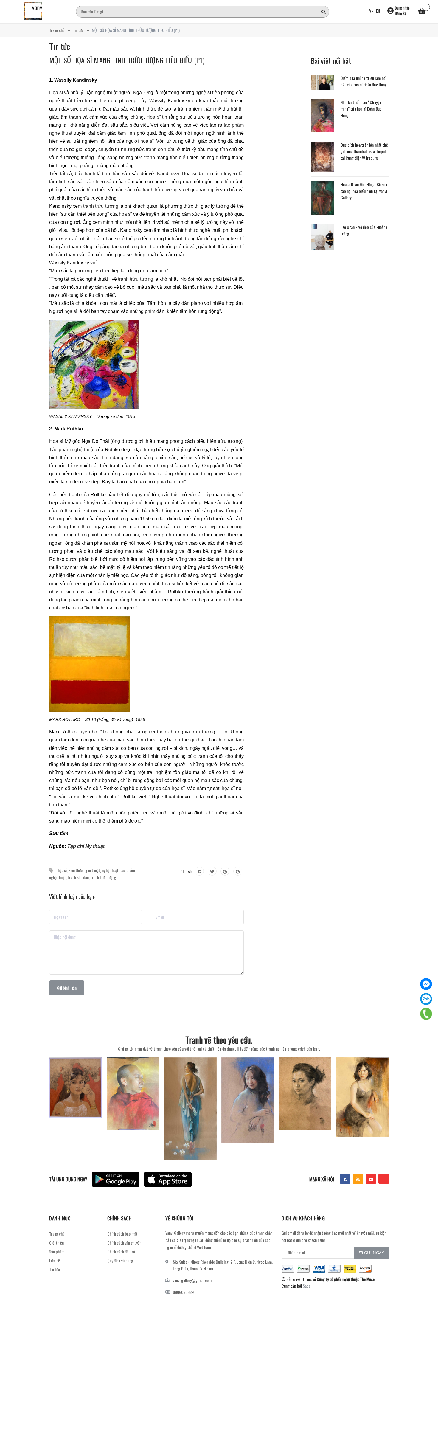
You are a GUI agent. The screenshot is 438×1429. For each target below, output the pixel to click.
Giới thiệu (56, 1242)
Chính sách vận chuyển (124, 1242)
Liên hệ (54, 1260)
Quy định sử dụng (120, 1260)
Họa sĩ (56, 92)
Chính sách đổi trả (121, 1251)
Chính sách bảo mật (122, 1234)
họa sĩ (146, 141)
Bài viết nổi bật (331, 60)
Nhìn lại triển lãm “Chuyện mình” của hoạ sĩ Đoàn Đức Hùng (361, 108)
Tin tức (54, 1269)
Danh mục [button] (59, 1218)
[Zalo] (426, 999)
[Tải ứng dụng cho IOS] (168, 1179)
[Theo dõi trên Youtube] (371, 1179)
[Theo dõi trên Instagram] (383, 1179)
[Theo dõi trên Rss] (358, 1179)
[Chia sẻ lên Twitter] (212, 871)
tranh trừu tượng (160, 189)
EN (378, 10)
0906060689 (183, 1292)
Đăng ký (400, 13)
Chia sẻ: (186, 871)
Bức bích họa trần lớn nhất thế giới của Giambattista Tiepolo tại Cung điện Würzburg (364, 151)
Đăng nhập (402, 7)
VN (371, 10)
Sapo (306, 1286)
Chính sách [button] (119, 1218)
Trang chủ (56, 1234)
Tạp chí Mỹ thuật (86, 846)
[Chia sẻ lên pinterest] (224, 871)
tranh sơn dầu (161, 149)
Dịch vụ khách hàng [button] (303, 1218)
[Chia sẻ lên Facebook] (199, 871)
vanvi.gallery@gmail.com (192, 1280)
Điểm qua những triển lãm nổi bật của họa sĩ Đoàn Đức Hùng (364, 81)
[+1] (237, 871)
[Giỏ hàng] (421, 11)
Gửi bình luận (67, 988)
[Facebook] (426, 984)
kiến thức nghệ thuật (84, 870)
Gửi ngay (374, 1253)
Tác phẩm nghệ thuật (71, 449)
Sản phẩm (56, 1251)
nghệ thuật (110, 870)
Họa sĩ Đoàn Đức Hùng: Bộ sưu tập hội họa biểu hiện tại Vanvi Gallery (364, 191)
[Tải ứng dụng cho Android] (115, 1179)
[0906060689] (426, 1014)
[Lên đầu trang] (426, 1397)
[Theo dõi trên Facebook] (345, 1179)
